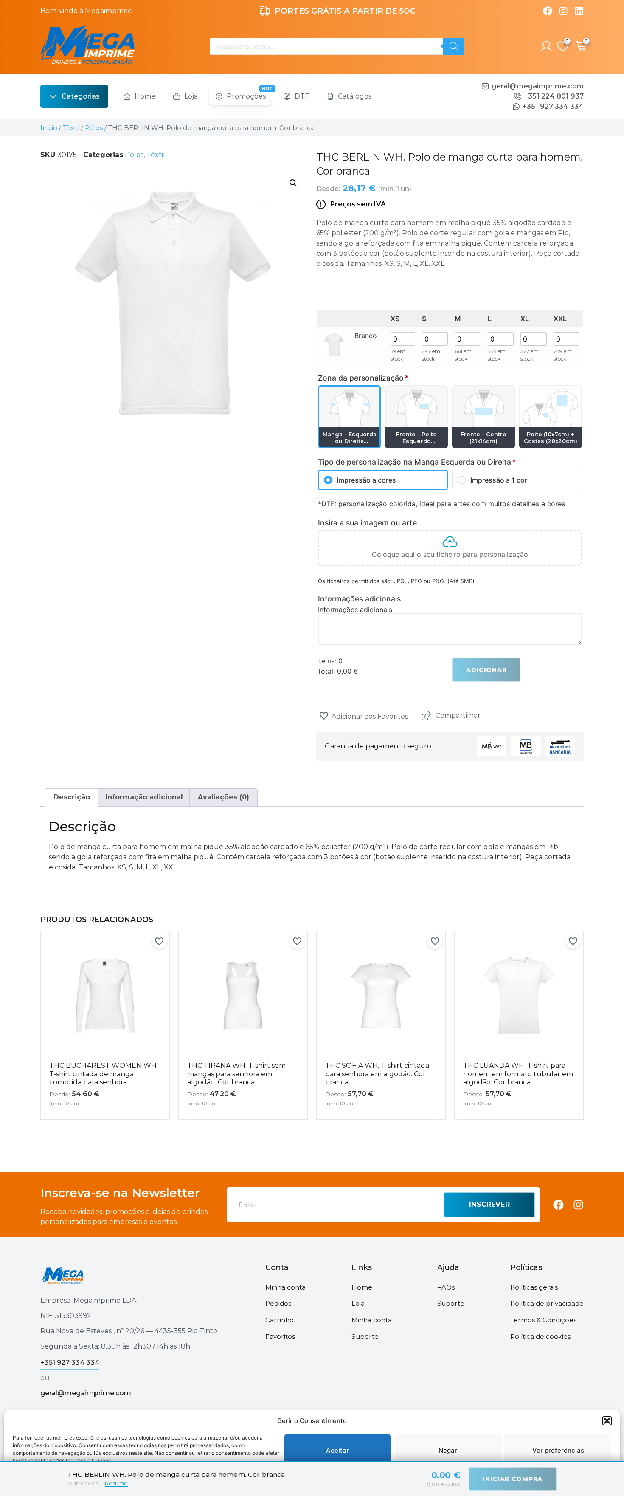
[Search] (453, 46)
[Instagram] (563, 11)
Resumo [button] (116, 1483)
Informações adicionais (355, 609)
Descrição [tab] (71, 797)
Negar (447, 1450)
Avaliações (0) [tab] (223, 797)
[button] (607, 1421)
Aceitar (337, 1450)
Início (48, 128)
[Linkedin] (579, 11)
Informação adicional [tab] (144, 797)
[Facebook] (547, 11)
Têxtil (71, 128)
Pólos (94, 128)
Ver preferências (558, 1450)
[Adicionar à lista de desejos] (324, 715)
